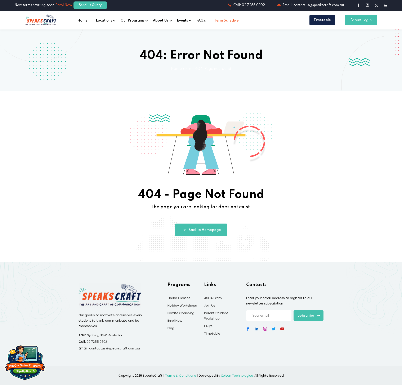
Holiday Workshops (182, 305)
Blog (171, 328)
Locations (104, 20)
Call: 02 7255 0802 (249, 5)
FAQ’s (201, 20)
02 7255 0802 (97, 341)
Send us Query (90, 5)
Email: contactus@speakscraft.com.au (313, 5)
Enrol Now (63, 5)
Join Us (209, 305)
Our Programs (132, 20)
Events (182, 20)
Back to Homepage (205, 230)
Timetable (322, 20)
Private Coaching (181, 313)
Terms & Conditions (180, 375)
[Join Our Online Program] (25, 362)
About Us (161, 20)
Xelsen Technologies (237, 375)
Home (82, 20)
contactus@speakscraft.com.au (114, 348)
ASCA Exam (213, 298)
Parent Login (361, 20)
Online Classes (179, 298)
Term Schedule (226, 20)
